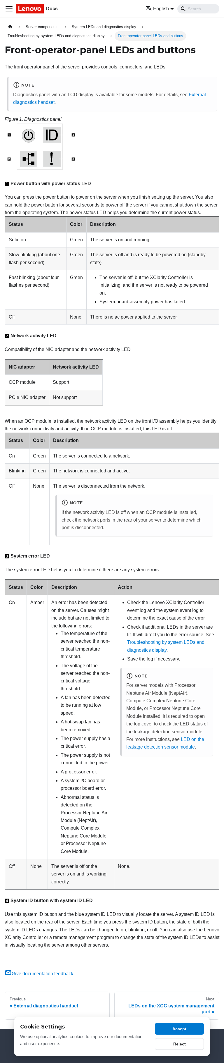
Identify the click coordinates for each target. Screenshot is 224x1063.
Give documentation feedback (42, 973)
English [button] (161, 8)
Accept (179, 1028)
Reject (179, 1044)
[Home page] (10, 26)
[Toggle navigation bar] (9, 8)
